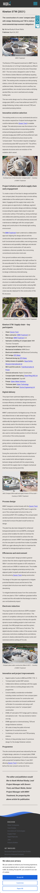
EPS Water (17, 355)
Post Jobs (8, 857)
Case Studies (11, 828)
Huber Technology (23, 384)
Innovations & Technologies (16, 831)
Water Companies (13, 825)
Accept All (20, 877)
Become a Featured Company (14, 854)
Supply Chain (11, 834)
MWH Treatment (10, 233)
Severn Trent (23, 123)
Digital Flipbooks (12, 837)
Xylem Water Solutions (18, 381)
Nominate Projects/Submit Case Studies (18, 851)
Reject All (20, 888)
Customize (20, 883)
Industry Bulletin (12, 842)
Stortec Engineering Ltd (27, 387)
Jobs (9, 839)
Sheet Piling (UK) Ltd (30, 376)
